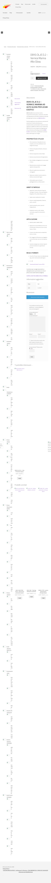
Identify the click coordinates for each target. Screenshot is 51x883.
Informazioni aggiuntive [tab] (18, 103)
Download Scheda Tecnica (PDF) (37, 264)
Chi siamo (17, 4)
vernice (42, 90)
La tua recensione (33, 315)
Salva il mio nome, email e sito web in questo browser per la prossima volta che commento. (37, 342)
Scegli (19, 478)
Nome (31, 334)
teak (40, 90)
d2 (36, 88)
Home (5, 46)
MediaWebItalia (29, 872)
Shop (22, 4)
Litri (31, 72)
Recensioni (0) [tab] (18, 108)
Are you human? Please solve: (35, 347)
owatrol (32, 90)
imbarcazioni (43, 88)
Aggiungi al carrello (41, 78)
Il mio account (27, 4)
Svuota (43, 73)
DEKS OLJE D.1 (42, 118)
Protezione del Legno (11, 46)
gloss (39, 88)
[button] (2, 33)
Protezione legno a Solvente (22, 46)
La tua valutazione (33, 312)
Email (39, 334)
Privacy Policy (18, 7)
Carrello (33, 4)
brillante (34, 88)
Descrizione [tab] (17, 98)
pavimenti (36, 90)
